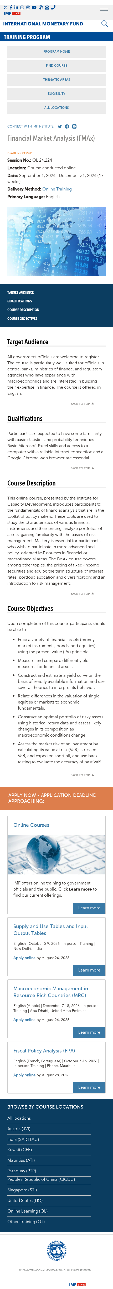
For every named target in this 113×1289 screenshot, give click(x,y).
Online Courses (31, 825)
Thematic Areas (56, 79)
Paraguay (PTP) (21, 1171)
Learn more (89, 908)
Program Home (56, 51)
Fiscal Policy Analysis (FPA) (44, 1051)
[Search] (104, 23)
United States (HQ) (25, 1200)
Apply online (24, 958)
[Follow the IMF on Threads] (28, 7)
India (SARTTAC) (23, 1139)
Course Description (23, 310)
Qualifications (19, 301)
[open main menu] (104, 11)
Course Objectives (22, 319)
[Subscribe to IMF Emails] (47, 7)
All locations (19, 1118)
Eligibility (56, 94)
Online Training (57, 189)
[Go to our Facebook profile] (66, 126)
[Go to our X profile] (58, 126)
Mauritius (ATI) (21, 1160)
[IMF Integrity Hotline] (53, 7)
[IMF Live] (77, 1281)
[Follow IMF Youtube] (34, 7)
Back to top (80, 404)
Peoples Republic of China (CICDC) (41, 1179)
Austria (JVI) (18, 1129)
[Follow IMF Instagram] (22, 7)
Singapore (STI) (22, 1190)
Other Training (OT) (26, 1222)
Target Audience (20, 292)
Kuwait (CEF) (19, 1150)
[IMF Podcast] (41, 7)
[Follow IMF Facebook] (11, 7)
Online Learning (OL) (27, 1211)
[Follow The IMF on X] (5, 7)
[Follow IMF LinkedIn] (16, 7)
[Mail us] (73, 126)
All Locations (56, 108)
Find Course (56, 65)
